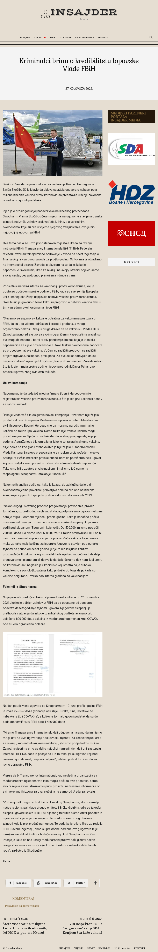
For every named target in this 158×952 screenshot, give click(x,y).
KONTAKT (139, 948)
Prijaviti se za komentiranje (22, 906)
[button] (151, 37)
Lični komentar (122, 948)
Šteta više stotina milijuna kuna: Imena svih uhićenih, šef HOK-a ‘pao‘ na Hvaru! (25, 928)
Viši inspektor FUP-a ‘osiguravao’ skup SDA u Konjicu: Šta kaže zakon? (82, 928)
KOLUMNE (104, 948)
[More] (95, 883)
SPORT (91, 948)
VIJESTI (78, 948)
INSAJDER (64, 948)
